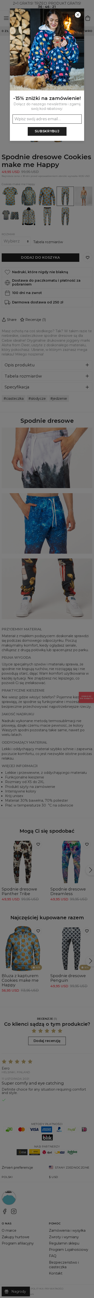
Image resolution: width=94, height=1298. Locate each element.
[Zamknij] (78, 15)
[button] (47, 649)
